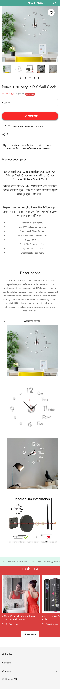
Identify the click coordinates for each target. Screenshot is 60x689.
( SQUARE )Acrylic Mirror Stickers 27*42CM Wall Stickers (18, 618)
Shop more (30, 634)
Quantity (6, 102)
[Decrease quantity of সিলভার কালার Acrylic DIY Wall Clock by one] (17, 102)
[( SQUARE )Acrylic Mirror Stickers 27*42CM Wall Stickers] (21, 594)
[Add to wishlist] (51, 12)
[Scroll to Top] (54, 673)
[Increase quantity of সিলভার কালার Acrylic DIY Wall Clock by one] (54, 102)
